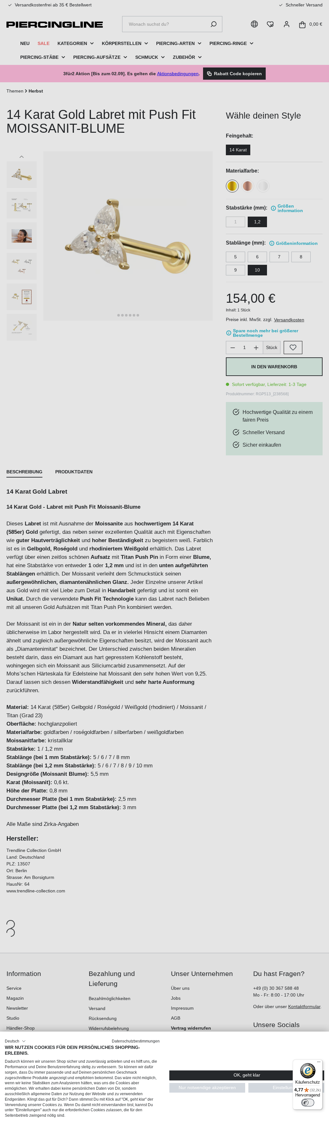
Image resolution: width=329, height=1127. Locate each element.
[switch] (307, 1102)
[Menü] (319, 1063)
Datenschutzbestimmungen (136, 1041)
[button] (15, 1041)
